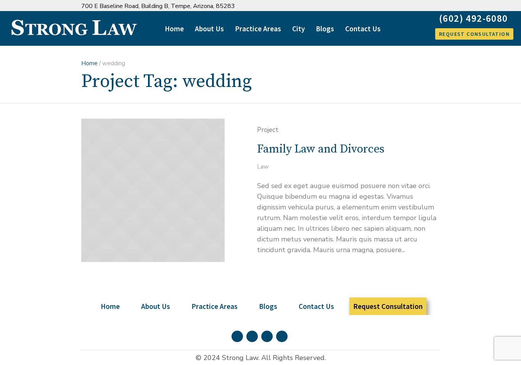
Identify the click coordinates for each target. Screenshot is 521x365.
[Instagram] (410, 6)
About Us (155, 306)
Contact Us (316, 306)
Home (89, 63)
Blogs (268, 306)
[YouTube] (435, 6)
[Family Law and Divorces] (153, 190)
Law (263, 166)
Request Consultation (388, 306)
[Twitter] (423, 6)
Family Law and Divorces (320, 149)
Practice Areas (214, 306)
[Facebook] (398, 6)
